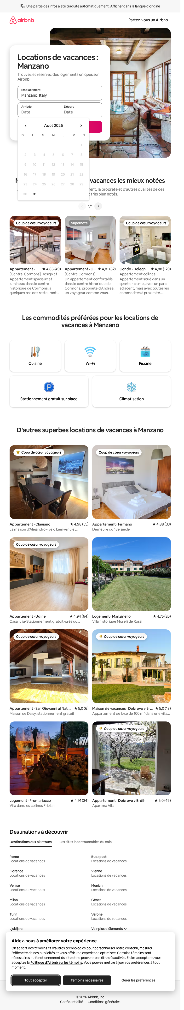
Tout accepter (35, 980)
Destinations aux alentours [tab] (31, 842)
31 (34, 194)
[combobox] (59, 95)
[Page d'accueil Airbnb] (22, 20)
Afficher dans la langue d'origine (135, 6)
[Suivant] (98, 206)
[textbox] (38, 112)
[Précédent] (82, 206)
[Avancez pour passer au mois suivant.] (81, 125)
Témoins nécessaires (87, 980)
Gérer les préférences (138, 980)
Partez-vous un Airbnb (148, 20)
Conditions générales (104, 1002)
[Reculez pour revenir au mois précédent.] (25, 125)
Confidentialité (71, 1002)
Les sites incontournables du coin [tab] (85, 842)
